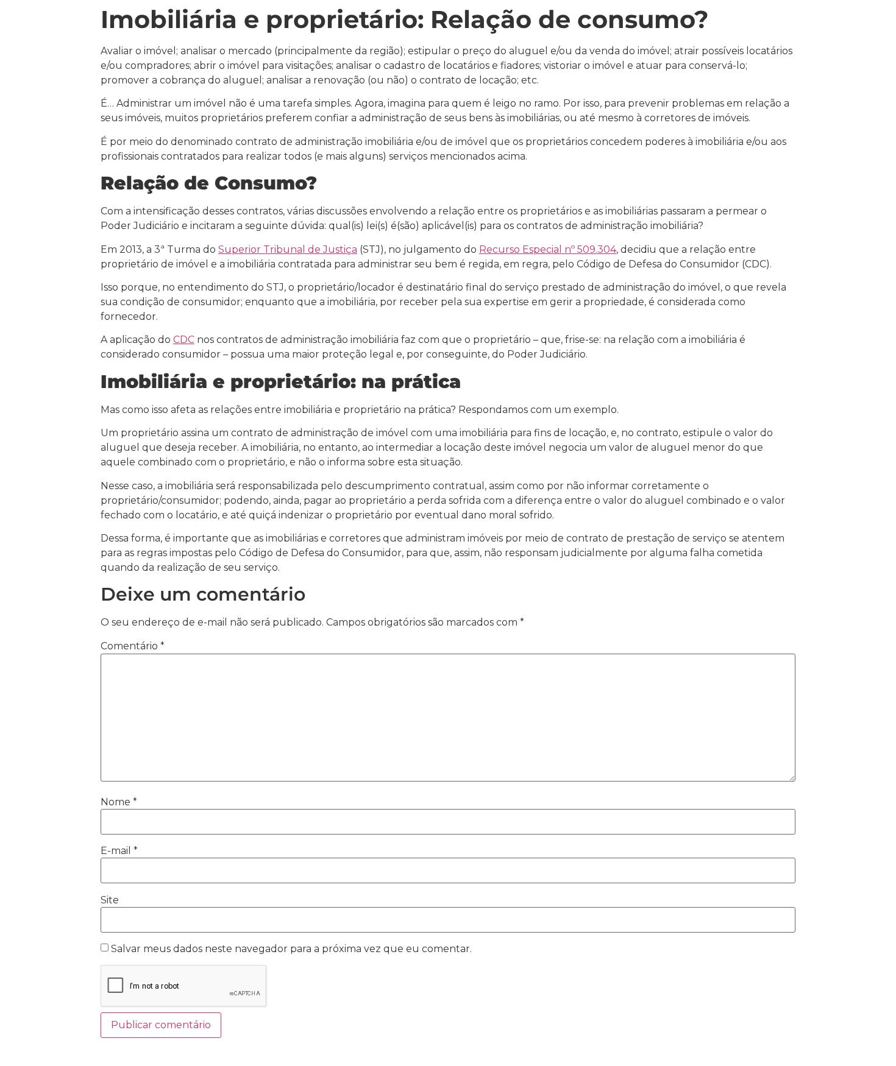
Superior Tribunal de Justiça (287, 249)
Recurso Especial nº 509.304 (547, 249)
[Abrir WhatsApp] (865, 1035)
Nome (119, 802)
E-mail (119, 851)
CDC (183, 339)
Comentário (133, 646)
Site (110, 900)
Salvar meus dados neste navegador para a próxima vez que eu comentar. (291, 949)
